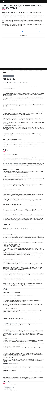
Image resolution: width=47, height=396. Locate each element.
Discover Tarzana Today (7, 388)
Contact (39, 0)
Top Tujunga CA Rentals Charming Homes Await (11, 390)
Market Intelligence (26, 0)
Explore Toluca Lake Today (8, 389)
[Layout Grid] (22, 31)
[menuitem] (21, 31)
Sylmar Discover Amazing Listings (9, 387)
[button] (40, 29)
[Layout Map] (20, 31)
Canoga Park (5, 386)
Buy (9, 0)
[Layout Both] (23, 31)
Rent (14, 0)
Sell (18, 0)
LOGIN (24, 2)
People (34, 0)
